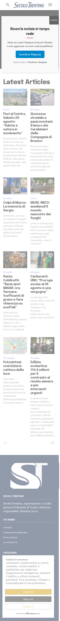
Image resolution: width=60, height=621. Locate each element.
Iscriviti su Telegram (30, 54)
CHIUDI (54, 20)
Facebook (32, 62)
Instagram (42, 62)
